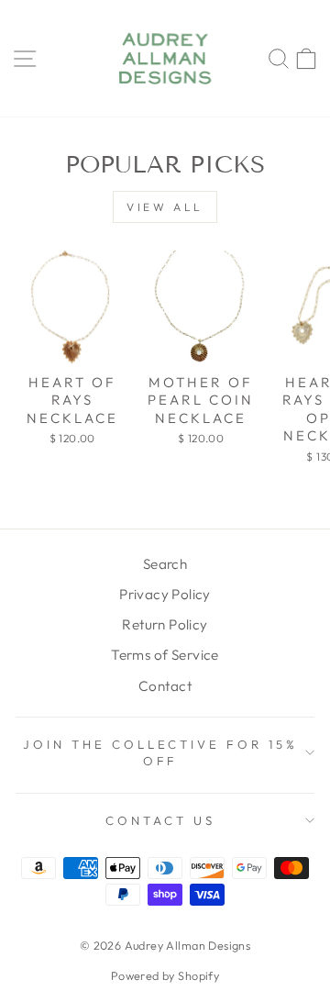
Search (165, 564)
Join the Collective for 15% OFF (160, 753)
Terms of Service (165, 654)
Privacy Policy (165, 594)
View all (165, 207)
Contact (165, 686)
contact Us (160, 820)
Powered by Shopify (165, 975)
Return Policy (164, 624)
